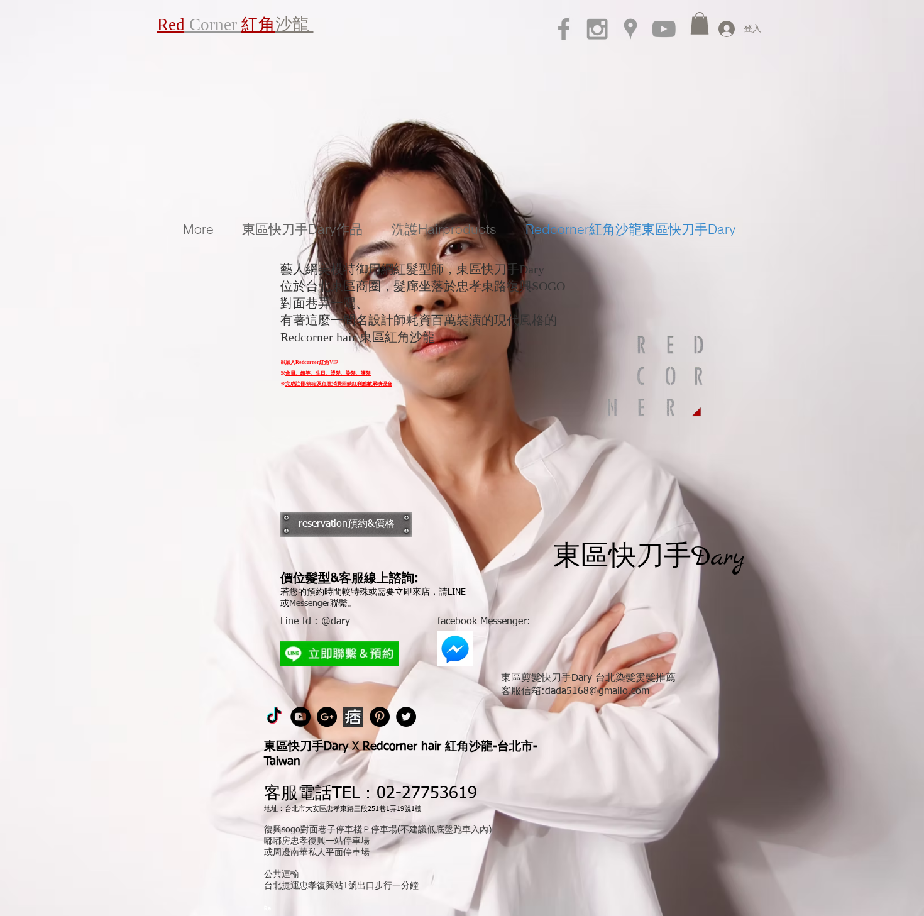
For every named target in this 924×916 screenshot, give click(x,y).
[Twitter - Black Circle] (406, 717)
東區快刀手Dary (649, 558)
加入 (290, 362)
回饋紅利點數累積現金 (367, 384)
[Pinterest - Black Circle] (380, 717)
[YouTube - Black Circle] (300, 717)
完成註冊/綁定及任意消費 (313, 384)
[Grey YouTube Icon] (663, 28)
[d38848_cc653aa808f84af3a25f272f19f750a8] (353, 717)
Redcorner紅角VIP (316, 362)
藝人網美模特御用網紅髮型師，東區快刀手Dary (412, 269)
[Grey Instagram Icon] (597, 28)
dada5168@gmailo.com (597, 692)
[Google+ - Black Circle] (327, 717)
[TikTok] (274, 717)
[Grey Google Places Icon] (630, 28)
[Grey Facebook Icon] (563, 28)
